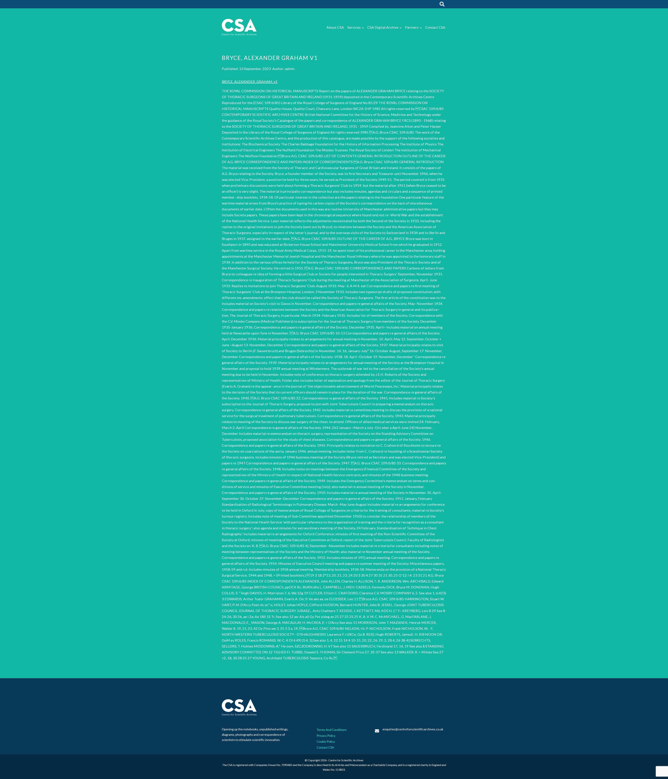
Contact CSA (435, 27)
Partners (412, 27)
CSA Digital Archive (382, 27)
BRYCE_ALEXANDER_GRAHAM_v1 (249, 81)
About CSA (335, 27)
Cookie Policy (326, 741)
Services (354, 27)
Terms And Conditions (332, 730)
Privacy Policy (326, 735)
